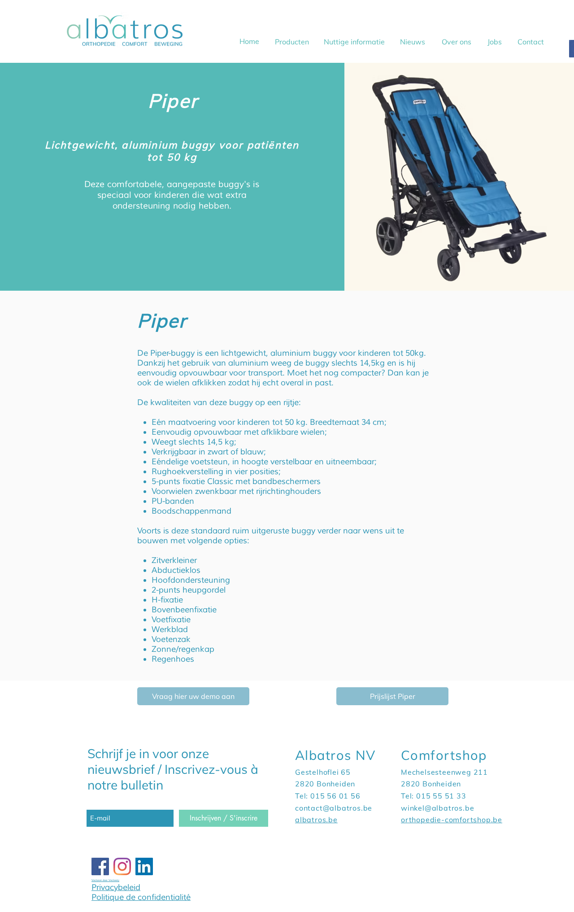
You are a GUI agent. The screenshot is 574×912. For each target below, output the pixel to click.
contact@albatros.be (333, 807)
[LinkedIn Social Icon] (144, 866)
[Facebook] (100, 866)
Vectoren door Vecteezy (105, 880)
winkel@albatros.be (437, 807)
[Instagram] (122, 866)
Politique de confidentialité (141, 897)
